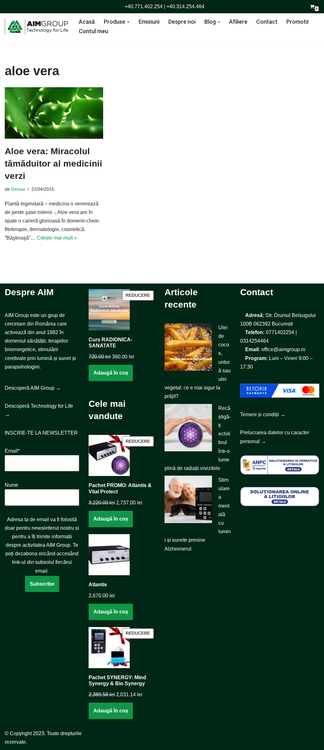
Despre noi (182, 21)
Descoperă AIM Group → (33, 388)
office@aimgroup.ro (283, 349)
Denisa (18, 189)
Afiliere (238, 21)
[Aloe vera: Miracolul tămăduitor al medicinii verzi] (54, 113)
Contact (266, 21)
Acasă (87, 21)
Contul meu (93, 31)
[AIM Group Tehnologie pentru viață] (36, 26)
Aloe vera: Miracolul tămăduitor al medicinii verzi (53, 163)
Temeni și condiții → (262, 414)
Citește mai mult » (57, 238)
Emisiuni (149, 21)
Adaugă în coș (110, 372)
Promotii (297, 21)
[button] (128, 22)
